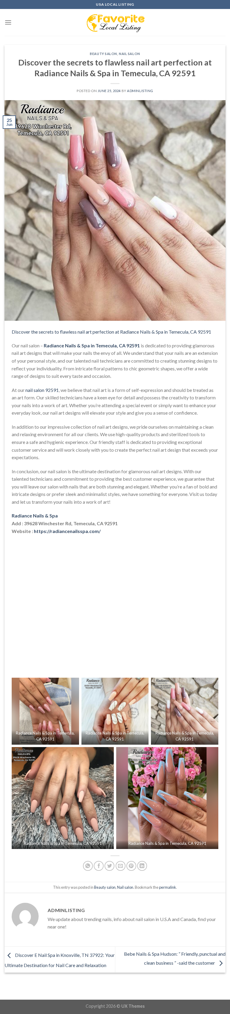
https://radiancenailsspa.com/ (67, 531)
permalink (167, 887)
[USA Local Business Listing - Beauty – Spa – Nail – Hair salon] (115, 22)
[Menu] (8, 22)
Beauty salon (103, 54)
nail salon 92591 (42, 390)
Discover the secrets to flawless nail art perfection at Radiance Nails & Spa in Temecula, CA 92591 (111, 332)
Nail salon (129, 54)
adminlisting (140, 91)
